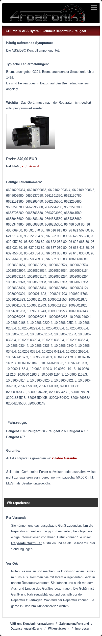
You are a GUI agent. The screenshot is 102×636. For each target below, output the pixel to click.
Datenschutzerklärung (26, 628)
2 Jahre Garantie (64, 458)
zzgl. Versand (30, 166)
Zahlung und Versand (74, 623)
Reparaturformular (26, 543)
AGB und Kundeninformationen (31, 623)
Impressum (83, 628)
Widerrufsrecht (58, 628)
